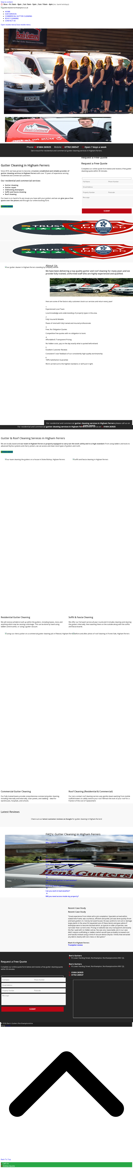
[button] (16, 25)
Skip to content (7, 2)
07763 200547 (72, 147)
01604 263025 (44, 147)
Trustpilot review (75, 945)
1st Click (8, 1026)
